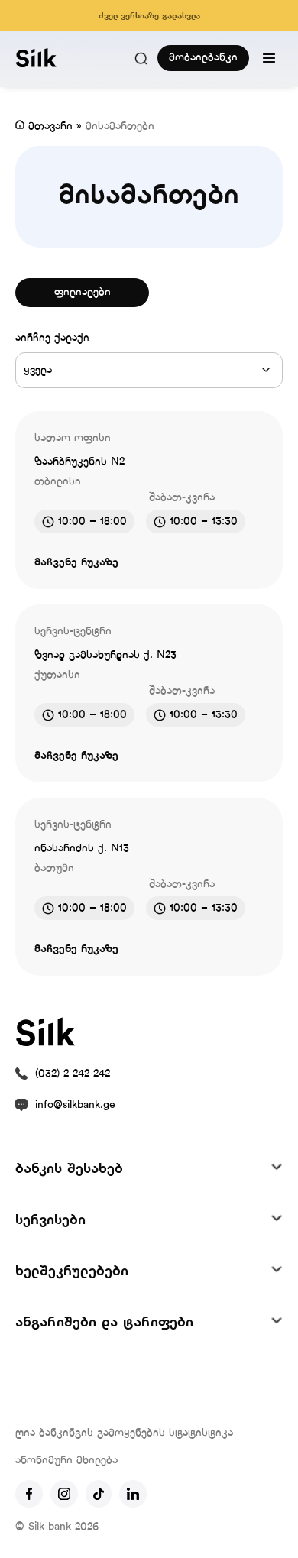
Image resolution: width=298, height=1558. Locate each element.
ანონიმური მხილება (66, 1460)
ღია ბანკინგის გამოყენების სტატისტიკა (124, 1433)
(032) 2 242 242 (72, 1073)
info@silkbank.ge (75, 1105)
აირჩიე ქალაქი (52, 338)
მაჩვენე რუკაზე (76, 562)
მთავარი (50, 126)
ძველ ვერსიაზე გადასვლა (149, 16)
